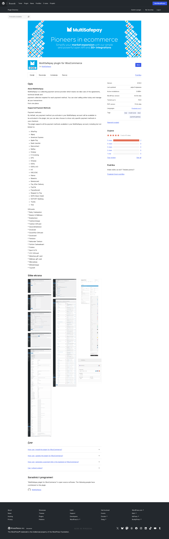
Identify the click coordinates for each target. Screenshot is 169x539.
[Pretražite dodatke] (29, 17)
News (9, 513)
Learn (72, 510)
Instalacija (54, 75)
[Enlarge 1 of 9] (49, 282)
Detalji (32, 75)
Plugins (41, 516)
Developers (74, 516)
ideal (139, 113)
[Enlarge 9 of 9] (99, 366)
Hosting (10, 516)
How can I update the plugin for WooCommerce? (45, 456)
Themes (41, 513)
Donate (104, 516)
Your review (111, 158)
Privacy (10, 519)
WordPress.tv (75, 519)
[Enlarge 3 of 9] (49, 314)
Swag (103, 519)
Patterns (41, 519)
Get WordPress (159, 3)
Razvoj (64, 75)
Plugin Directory (13, 10)
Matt (134, 513)
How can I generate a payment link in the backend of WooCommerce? (53, 462)
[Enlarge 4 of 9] (49, 335)
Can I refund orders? (35, 468)
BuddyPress (137, 519)
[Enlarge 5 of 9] (49, 351)
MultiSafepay (46, 66)
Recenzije (42, 75)
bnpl (126, 113)
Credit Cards (132, 113)
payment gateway (135, 117)
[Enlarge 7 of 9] (74, 301)
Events (103, 513)
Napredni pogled (113, 122)
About (10, 510)
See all (139, 158)
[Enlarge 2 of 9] (49, 297)
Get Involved (105, 510)
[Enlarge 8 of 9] (99, 282)
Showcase (42, 510)
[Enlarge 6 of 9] (74, 282)
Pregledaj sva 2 (136, 108)
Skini (138, 65)
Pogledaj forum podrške (115, 174)
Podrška (138, 75)
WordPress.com (138, 510)
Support (72, 513)
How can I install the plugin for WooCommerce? (45, 450)
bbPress (135, 516)
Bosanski (29, 528)
